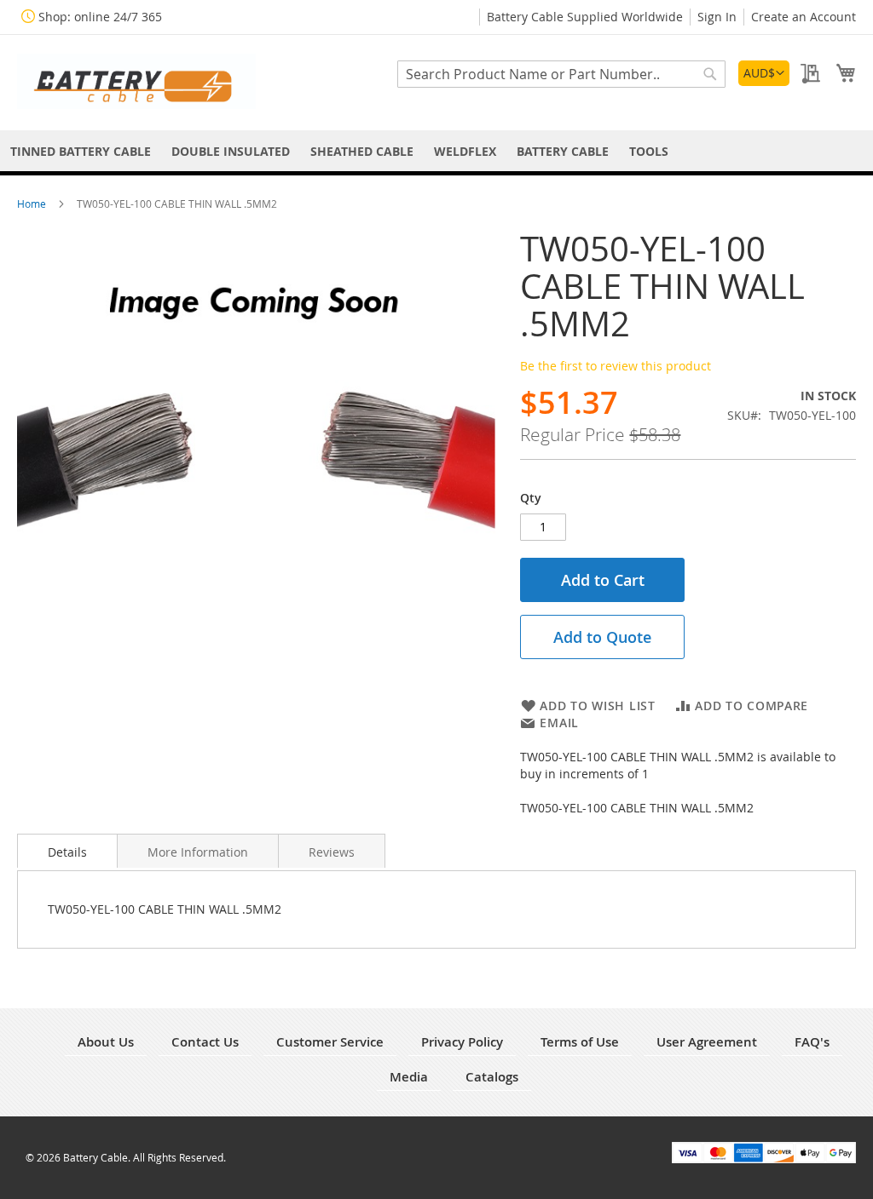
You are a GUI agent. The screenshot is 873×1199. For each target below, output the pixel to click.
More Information (197, 852)
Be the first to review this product (615, 366)
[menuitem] (80, 151)
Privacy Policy (462, 1042)
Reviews (332, 852)
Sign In (717, 17)
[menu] (436, 151)
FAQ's (812, 1042)
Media (409, 1077)
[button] (763, 73)
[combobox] (561, 74)
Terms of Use (580, 1042)
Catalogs (491, 1077)
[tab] (67, 851)
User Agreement (706, 1042)
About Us (106, 1042)
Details (67, 852)
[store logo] (136, 81)
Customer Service (330, 1042)
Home (33, 203)
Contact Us (205, 1042)
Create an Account (803, 17)
